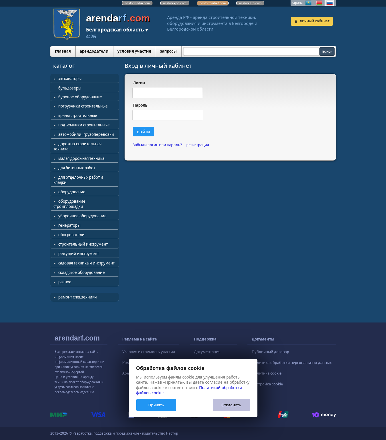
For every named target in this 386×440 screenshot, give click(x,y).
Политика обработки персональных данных (292, 362)
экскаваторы (69, 78)
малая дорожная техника (81, 158)
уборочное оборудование (82, 215)
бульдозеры (69, 88)
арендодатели (94, 51)
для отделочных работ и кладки (78, 180)
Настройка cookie (267, 384)
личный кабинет (314, 20)
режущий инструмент (78, 253)
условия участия (134, 51)
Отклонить (231, 404)
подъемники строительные (84, 125)
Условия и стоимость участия (148, 351)
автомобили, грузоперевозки (86, 134)
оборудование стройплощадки (69, 204)
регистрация (197, 144)
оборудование (71, 191)
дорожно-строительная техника (77, 146)
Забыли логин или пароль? (157, 144)
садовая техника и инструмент (86, 263)
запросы (168, 51)
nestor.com (137, 3)
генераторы (69, 225)
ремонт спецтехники (77, 297)
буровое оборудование (80, 96)
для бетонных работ (76, 167)
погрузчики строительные (83, 106)
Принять (156, 404)
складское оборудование (81, 272)
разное (64, 281)
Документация (207, 351)
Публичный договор (270, 351)
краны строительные (77, 115)
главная (63, 51)
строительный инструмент (83, 244)
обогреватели (71, 234)
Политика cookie (266, 373)
